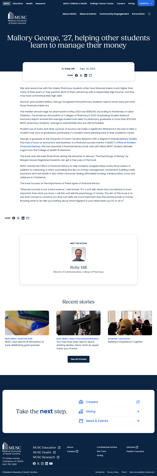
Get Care (101, 451)
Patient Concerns (135, 451)
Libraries (132, 447)
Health (29, 3)
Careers (121, 3)
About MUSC (70, 13)
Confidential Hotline (107, 447)
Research (40, 3)
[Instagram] (42, 463)
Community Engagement (114, 13)
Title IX (124, 472)
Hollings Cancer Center (102, 3)
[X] (38, 463)
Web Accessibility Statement (142, 472)
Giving (131, 3)
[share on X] (81, 75)
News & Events (88, 13)
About (70, 447)
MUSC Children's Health (75, 3)
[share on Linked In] (85, 75)
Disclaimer (100, 472)
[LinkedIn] (46, 463)
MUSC (7, 3)
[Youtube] (51, 463)
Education (18, 3)
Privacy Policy (113, 472)
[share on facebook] (76, 75)
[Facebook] (34, 463)
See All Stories (79, 359)
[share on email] (90, 75)
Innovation (138, 13)
